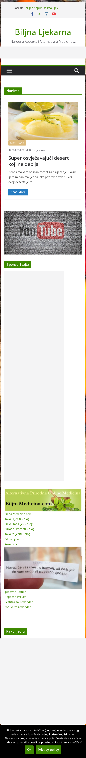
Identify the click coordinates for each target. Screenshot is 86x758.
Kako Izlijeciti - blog (17, 534)
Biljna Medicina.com (18, 514)
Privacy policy (48, 750)
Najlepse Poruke (15, 597)
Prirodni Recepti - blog (19, 529)
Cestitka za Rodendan (18, 602)
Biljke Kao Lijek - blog (18, 524)
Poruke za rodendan (17, 607)
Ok (29, 750)
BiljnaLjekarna (37, 150)
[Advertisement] (34, 376)
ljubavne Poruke (15, 592)
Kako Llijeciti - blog (16, 519)
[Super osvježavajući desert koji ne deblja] (42, 121)
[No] (81, 742)
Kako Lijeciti (12, 544)
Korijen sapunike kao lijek (41, 8)
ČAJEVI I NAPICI (17, 143)
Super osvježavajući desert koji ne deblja (38, 161)
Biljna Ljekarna (43, 31)
